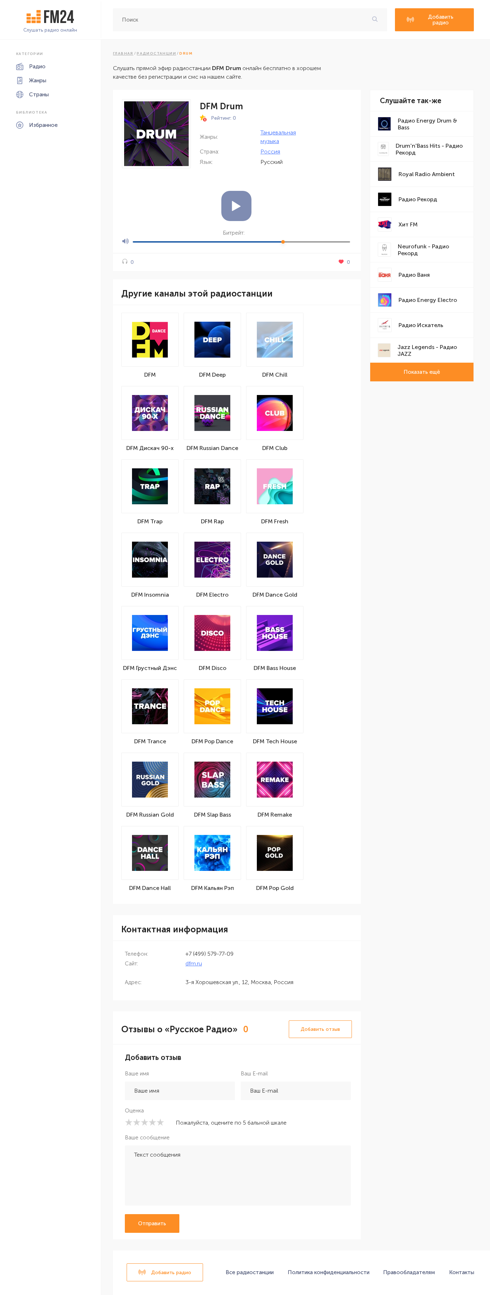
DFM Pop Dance (212, 741)
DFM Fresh (274, 521)
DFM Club (274, 448)
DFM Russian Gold (150, 814)
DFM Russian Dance (212, 448)
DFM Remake (275, 814)
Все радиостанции (250, 1272)
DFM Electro (212, 594)
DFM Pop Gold (275, 888)
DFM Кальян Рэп (212, 888)
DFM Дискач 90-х (150, 448)
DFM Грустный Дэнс (150, 668)
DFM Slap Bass (212, 814)
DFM (150, 374)
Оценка (134, 1110)
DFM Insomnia (150, 594)
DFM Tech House (275, 741)
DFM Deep (212, 374)
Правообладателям (409, 1272)
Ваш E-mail (254, 1073)
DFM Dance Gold (275, 594)
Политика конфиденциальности (328, 1272)
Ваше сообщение (147, 1137)
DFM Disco (212, 668)
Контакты (461, 1272)
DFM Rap (212, 521)
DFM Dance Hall (150, 888)
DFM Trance (150, 741)
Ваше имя (137, 1073)
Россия (270, 151)
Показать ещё (422, 372)
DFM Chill (274, 374)
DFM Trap (149, 521)
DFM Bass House (275, 668)
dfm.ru (193, 963)
